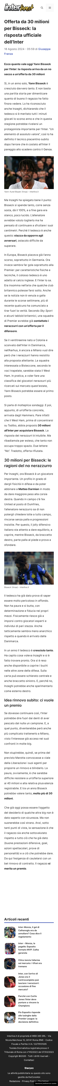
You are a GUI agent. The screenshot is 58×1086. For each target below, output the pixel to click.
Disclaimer (43, 1081)
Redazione (14, 1081)
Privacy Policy (29, 1081)
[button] (42, 8)
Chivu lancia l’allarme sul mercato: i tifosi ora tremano (30, 963)
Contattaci (29, 1060)
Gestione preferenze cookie (45, 1083)
